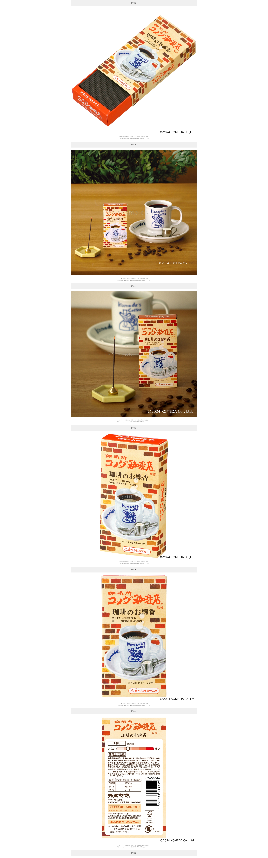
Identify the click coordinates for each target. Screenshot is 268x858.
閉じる (134, 3)
